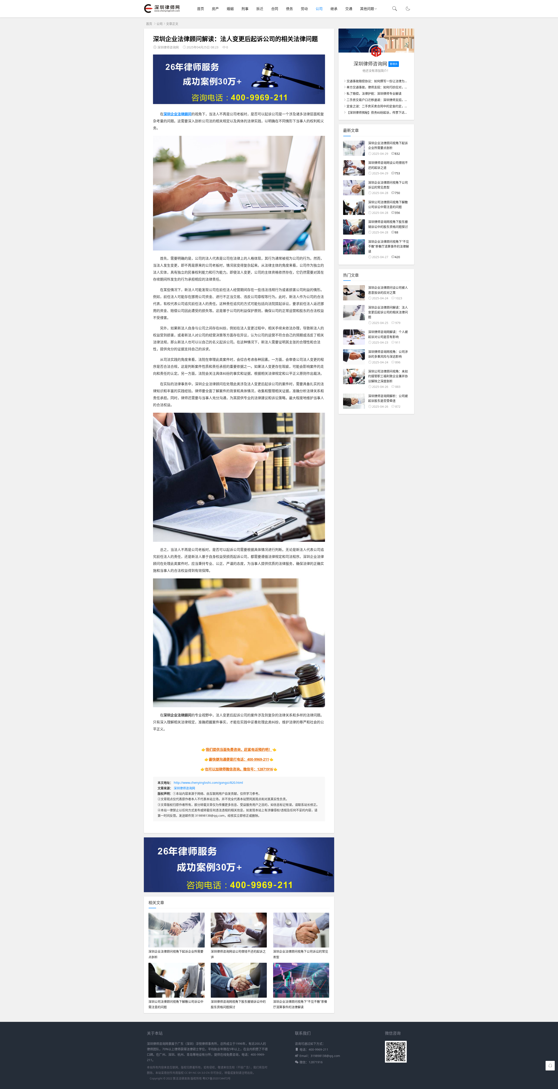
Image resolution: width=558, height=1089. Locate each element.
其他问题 (367, 8)
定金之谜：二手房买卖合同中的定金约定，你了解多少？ (385, 106)
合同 (274, 8)
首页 (200, 8)
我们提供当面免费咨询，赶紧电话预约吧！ (239, 749)
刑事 (245, 8)
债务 (289, 8)
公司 (319, 8)
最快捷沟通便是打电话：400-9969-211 (239, 759)
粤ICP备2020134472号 (216, 1078)
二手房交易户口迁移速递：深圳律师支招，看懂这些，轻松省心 (389, 100)
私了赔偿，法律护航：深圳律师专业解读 (374, 93)
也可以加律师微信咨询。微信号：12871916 (239, 769)
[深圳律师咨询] (162, 13)
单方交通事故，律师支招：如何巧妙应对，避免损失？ (383, 87)
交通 (348, 8)
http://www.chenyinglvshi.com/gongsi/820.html (208, 783)
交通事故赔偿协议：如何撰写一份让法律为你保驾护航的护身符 (389, 81)
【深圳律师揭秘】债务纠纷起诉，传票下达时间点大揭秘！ (386, 112)
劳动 (304, 8)
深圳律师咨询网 (184, 788)
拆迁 (259, 8)
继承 (333, 8)
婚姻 (230, 8)
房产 (215, 8)
